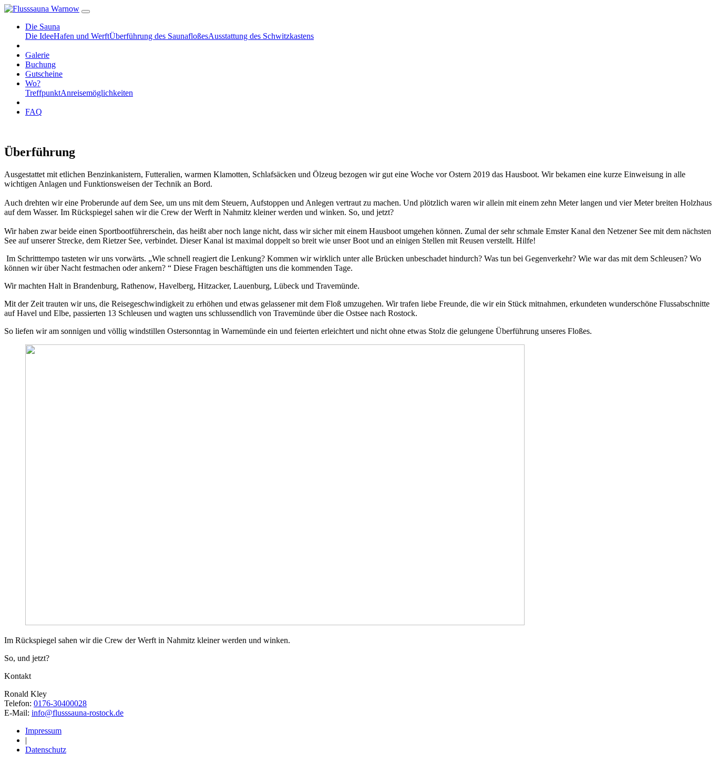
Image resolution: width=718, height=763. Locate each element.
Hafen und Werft (81, 36)
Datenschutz (45, 749)
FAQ (33, 111)
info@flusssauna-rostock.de (78, 712)
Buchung (40, 64)
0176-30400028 (60, 703)
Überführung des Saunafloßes (158, 36)
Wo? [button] (32, 83)
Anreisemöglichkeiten (96, 92)
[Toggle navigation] (85, 11)
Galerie (37, 54)
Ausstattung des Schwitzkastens (261, 36)
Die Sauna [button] (42, 26)
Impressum (43, 730)
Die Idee (39, 36)
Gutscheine (44, 73)
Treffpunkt (42, 92)
